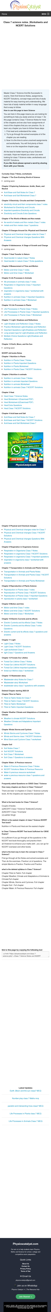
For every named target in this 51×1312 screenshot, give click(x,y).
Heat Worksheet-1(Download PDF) (18, 399)
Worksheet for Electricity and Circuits (19, 207)
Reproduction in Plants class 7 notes (19, 589)
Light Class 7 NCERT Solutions (17, 646)
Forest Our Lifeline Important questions (20, 667)
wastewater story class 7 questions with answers (24, 685)
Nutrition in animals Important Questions (20, 381)
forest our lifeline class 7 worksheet (18, 670)
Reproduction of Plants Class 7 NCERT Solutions (25, 592)
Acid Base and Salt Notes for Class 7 (19, 192)
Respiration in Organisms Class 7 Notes (21, 550)
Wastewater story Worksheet (16, 682)
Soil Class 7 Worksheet (14, 754)
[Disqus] (25, 991)
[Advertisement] (25, 61)
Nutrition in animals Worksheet (17, 384)
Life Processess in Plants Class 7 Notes (20, 308)
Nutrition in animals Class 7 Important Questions (24, 296)
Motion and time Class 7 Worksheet (19, 272)
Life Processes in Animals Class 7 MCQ (25, 1121)
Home (4, 13)
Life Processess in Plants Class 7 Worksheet (23, 315)
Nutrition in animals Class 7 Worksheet (20, 300)
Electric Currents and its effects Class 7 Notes (23, 622)
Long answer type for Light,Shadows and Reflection (25, 332)
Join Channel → (25, 1296)
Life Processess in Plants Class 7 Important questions (26, 311)
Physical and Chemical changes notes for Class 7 (25, 234)
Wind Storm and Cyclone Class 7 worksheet (22, 739)
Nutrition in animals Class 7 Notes (18, 378)
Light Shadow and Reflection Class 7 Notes (22, 323)
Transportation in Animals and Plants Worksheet (24, 580)
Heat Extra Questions (13, 405)
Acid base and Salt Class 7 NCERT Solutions (23, 420)
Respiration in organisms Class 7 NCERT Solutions (25, 553)
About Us (25, 1263)
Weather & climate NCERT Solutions (19, 718)
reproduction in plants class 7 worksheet (21, 598)
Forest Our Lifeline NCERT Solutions (19, 664)
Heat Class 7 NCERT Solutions (17, 408)
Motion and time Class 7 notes (16, 269)
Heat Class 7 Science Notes (16, 396)
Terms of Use (25, 1271)
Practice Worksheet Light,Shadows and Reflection (25, 326)
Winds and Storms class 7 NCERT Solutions (22, 736)
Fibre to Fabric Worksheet (15, 703)
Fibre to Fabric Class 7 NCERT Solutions (21, 701)
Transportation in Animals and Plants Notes (22, 571)
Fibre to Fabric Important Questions (18, 707)
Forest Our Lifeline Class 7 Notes (18, 661)
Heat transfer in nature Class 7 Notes (19, 258)
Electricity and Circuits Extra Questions (20, 213)
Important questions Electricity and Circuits (22, 210)
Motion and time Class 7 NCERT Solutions (22, 610)
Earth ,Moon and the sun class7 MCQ (25, 1090)
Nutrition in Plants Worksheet (16, 366)
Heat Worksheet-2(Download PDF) (18, 402)
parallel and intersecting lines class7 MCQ (25, 1106)
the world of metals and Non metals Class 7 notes (24, 222)
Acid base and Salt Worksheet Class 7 (20, 195)
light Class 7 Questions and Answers (19, 652)
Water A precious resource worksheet (19, 772)
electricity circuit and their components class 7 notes (25, 204)
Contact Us (26, 1266)
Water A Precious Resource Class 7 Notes (21, 766)
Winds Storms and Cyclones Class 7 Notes (22, 733)
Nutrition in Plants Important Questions (20, 363)
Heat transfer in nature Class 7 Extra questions (23, 261)
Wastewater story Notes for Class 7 (18, 679)
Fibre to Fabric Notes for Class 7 (17, 697)
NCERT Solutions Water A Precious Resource (23, 769)
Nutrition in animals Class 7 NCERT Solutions (23, 387)
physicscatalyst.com (15, 1306)
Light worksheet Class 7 (14, 649)
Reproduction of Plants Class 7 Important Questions (25, 595)
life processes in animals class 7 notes (20, 281)
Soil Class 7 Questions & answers (18, 757)
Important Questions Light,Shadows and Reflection (25, 330)
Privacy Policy (25, 1268)
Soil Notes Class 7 (12, 748)
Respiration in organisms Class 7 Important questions (26, 556)
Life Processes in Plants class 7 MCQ (25, 1113)
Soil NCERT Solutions (13, 751)
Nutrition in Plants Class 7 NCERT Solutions (22, 369)
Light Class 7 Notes (12, 643)
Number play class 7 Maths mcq (25, 1098)
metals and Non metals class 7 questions (21, 225)
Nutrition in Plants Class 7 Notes (17, 360)
